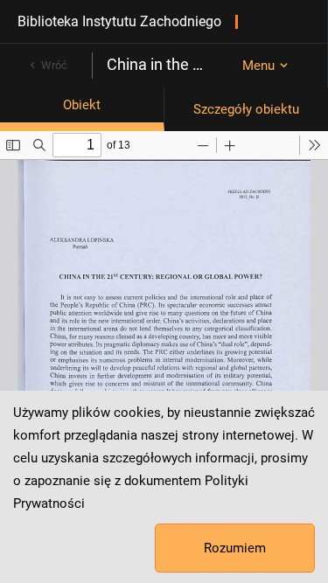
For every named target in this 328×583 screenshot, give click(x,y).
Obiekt (82, 105)
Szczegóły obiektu (246, 109)
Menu (258, 65)
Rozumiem (235, 548)
